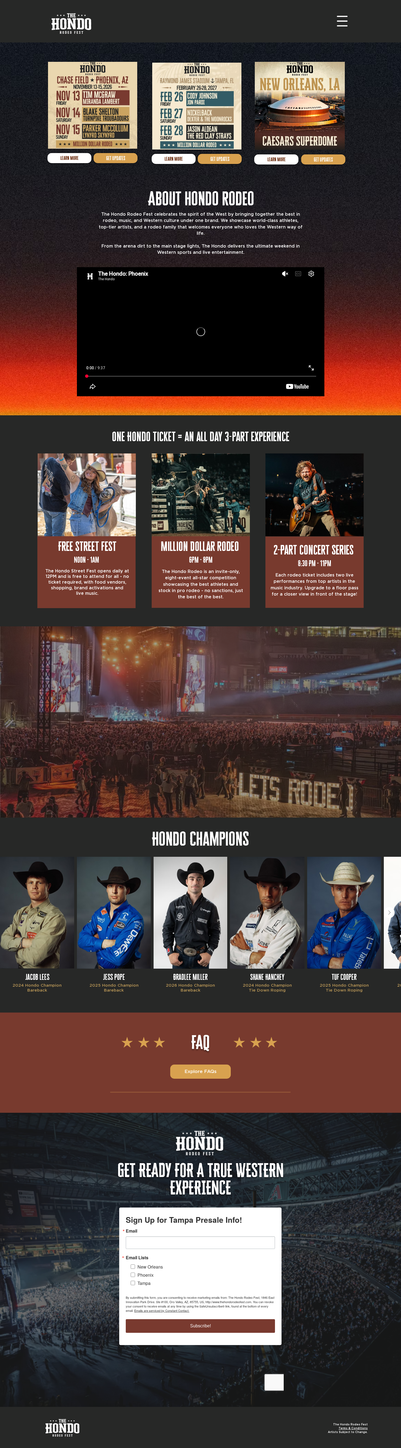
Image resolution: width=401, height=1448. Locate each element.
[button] (342, 21)
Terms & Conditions (353, 1428)
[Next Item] (389, 912)
